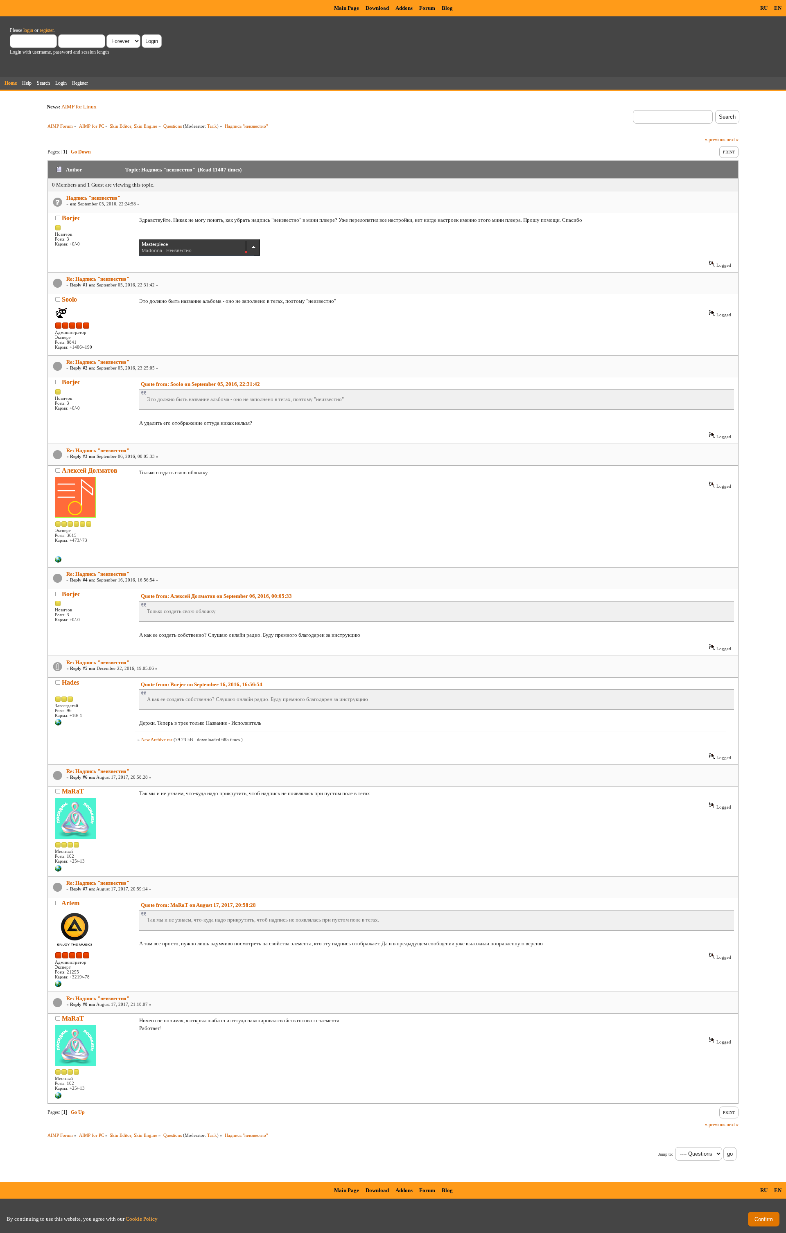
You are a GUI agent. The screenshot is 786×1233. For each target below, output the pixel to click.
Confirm (763, 1219)
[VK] (58, 723)
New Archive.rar (156, 739)
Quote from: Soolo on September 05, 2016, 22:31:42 (200, 384)
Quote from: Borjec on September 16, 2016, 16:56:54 (201, 684)
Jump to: (665, 1154)
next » (733, 139)
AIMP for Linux (79, 107)
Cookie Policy (142, 1219)
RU (764, 8)
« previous (715, 139)
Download (377, 8)
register (47, 30)
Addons (404, 8)
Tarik (212, 126)
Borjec (71, 217)
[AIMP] (58, 985)
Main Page (346, 8)
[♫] (58, 561)
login (28, 30)
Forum (427, 8)
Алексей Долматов (89, 470)
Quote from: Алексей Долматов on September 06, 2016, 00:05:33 (216, 596)
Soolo (69, 299)
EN (777, 8)
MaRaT (73, 791)
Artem (70, 902)
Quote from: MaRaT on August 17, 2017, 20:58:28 (198, 905)
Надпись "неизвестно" (93, 198)
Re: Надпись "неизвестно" (97, 279)
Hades (70, 682)
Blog (447, 8)
